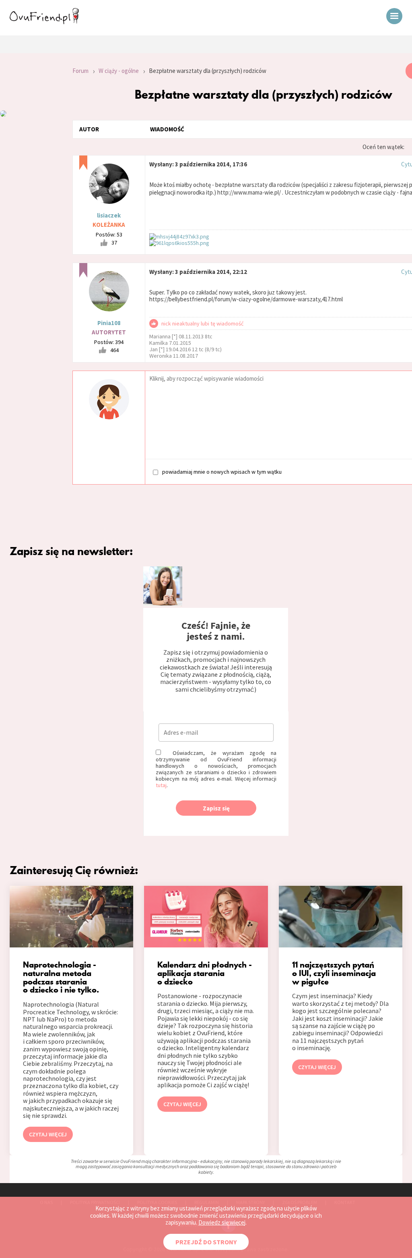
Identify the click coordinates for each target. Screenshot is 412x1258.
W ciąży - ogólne (119, 71)
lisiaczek (109, 215)
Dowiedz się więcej (221, 1222)
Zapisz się (216, 808)
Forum (80, 71)
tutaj (161, 785)
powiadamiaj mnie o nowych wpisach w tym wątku (222, 471)
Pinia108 (109, 322)
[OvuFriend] (44, 21)
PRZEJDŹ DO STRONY (206, 1242)
